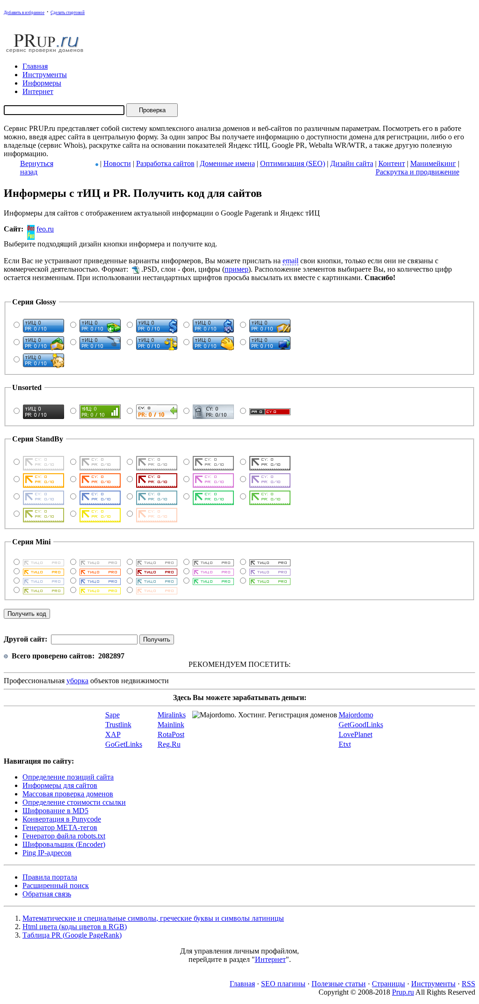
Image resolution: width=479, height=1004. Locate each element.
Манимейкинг (433, 163)
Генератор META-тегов (59, 827)
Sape (112, 715)
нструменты (44, 75)
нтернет (37, 91)
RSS (468, 984)
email (290, 261)
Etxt (345, 744)
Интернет (270, 959)
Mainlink (171, 725)
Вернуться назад (36, 167)
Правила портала (49, 877)
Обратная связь (46, 894)
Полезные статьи (339, 984)
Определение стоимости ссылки (74, 802)
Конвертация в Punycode (61, 819)
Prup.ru (403, 992)
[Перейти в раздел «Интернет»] (96, 163)
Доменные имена (227, 163)
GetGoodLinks (361, 725)
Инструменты (433, 984)
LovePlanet (355, 734)
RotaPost (171, 734)
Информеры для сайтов (59, 785)
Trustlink (118, 725)
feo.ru (45, 229)
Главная (242, 984)
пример (236, 269)
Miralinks (172, 715)
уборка (77, 681)
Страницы (388, 984)
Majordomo (356, 715)
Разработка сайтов (165, 163)
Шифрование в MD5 (55, 811)
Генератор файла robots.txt (63, 836)
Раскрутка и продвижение (417, 172)
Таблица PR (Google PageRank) (72, 935)
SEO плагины (283, 984)
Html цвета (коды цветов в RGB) (74, 927)
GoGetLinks (123, 744)
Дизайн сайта (351, 163)
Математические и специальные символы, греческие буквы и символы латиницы (153, 918)
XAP (113, 734)
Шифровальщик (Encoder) (63, 844)
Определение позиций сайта (68, 777)
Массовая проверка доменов (67, 794)
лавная (35, 66)
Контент (391, 163)
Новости (117, 163)
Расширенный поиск (55, 885)
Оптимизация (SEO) (292, 163)
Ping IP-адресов (47, 853)
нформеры (41, 83)
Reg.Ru (169, 744)
